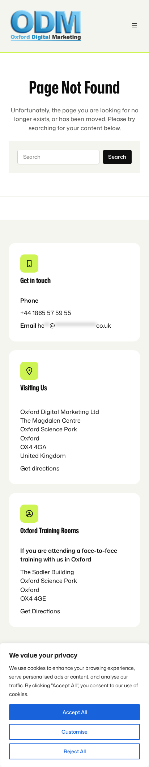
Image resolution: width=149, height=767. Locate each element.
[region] (74, 705)
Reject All (75, 751)
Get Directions (40, 611)
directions (45, 468)
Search (117, 157)
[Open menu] (134, 26)
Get (26, 468)
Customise (74, 731)
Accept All (75, 712)
